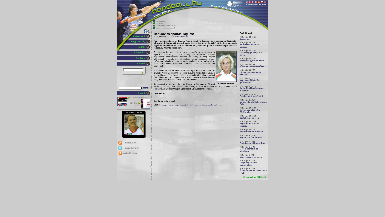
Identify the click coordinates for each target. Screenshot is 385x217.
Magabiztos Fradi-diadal (251, 137)
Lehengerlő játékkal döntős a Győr (253, 103)
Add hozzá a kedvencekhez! (166, 25)
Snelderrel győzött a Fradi (252, 61)
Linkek (141, 93)
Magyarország (138, 41)
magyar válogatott (181, 105)
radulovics (203, 105)
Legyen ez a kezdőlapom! (165, 28)
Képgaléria (139, 52)
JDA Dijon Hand (134, 104)
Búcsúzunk (245, 39)
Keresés (141, 63)
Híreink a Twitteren (130, 148)
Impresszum (160, 21)
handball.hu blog (129, 153)
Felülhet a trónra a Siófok (251, 96)
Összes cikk (139, 36)
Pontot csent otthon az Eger (253, 143)
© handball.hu (181, 37)
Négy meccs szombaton (251, 157)
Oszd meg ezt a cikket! (164, 101)
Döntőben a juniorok (249, 118)
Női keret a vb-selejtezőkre (252, 66)
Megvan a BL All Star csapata (249, 125)
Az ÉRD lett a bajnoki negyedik (249, 46)
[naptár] (146, 33)
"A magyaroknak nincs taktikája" (250, 73)
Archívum (140, 58)
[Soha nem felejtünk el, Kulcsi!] (134, 137)
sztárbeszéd (193, 105)
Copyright (159, 23)
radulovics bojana (215, 105)
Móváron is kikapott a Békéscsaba (250, 111)
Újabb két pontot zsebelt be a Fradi (253, 172)
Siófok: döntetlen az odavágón (249, 150)
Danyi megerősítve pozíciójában (248, 164)
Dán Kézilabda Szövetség (139, 98)
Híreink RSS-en (129, 143)
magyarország (167, 105)
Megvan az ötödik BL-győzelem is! (250, 81)
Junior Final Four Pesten (251, 132)
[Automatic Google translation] (247, 2)
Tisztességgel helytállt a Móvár (251, 54)
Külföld (141, 47)
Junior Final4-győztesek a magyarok (251, 89)
